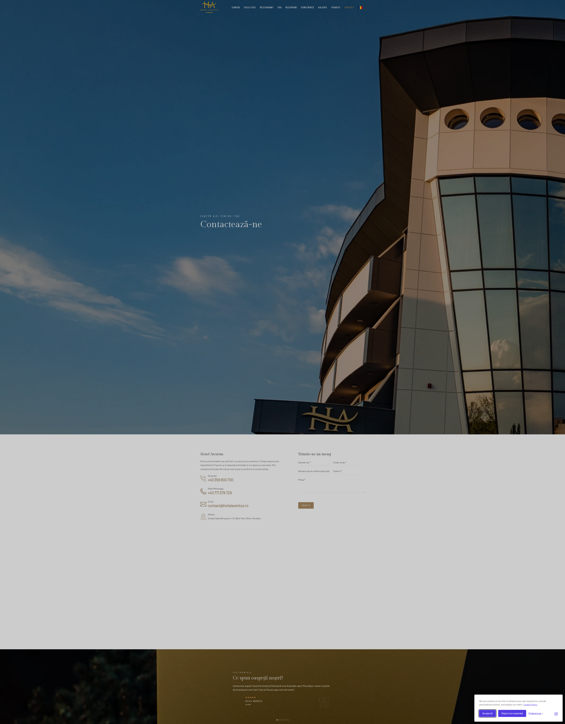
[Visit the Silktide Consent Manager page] (556, 713)
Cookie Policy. (530, 704)
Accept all (487, 713)
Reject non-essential (512, 713)
